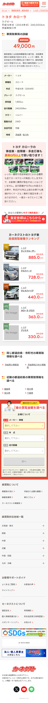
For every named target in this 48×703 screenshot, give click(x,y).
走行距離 (13, 445)
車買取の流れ (7, 491)
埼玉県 (7, 393)
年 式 (12, 432)
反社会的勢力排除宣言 (33, 616)
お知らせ (27, 622)
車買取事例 (6, 497)
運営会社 (5, 610)
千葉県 (30, 393)
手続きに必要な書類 (32, 491)
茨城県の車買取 (12, 365)
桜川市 (26, 135)
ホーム (4, 10)
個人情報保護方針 (9, 616)
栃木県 (30, 389)
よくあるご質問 (8, 584)
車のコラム (28, 497)
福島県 (7, 389)
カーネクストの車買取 (11, 503)
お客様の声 (28, 584)
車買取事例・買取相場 (20, 10)
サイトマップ (7, 590)
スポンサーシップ (9, 622)
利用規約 (27, 610)
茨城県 (18, 135)
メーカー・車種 (16, 420)
